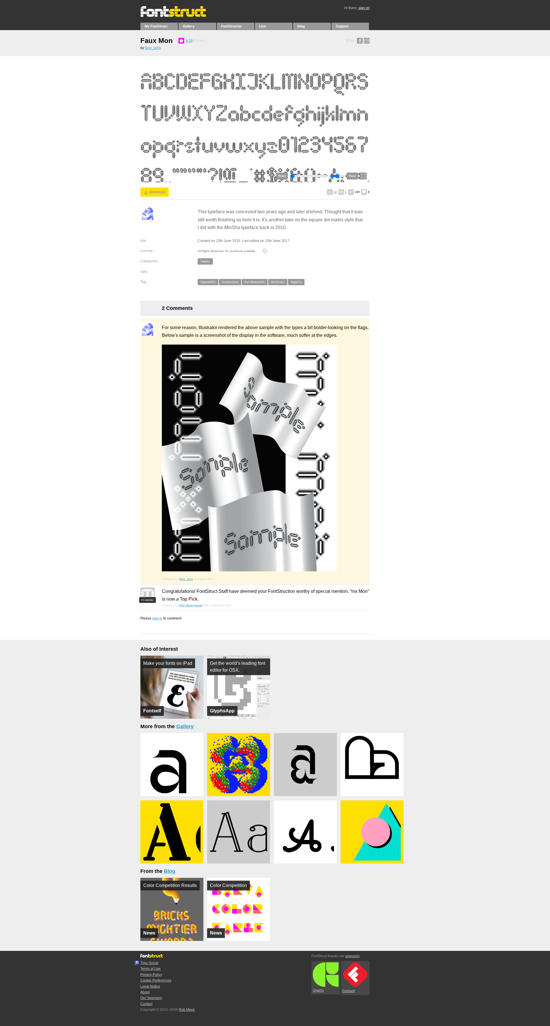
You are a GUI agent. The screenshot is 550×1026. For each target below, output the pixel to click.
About (145, 992)
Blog (301, 26)
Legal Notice (150, 986)
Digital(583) (208, 282)
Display (205, 261)
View (352, 175)
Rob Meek (187, 1010)
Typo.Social (149, 963)
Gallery (189, 26)
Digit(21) (296, 282)
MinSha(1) (277, 282)
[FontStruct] (179, 16)
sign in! (364, 8)
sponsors (352, 956)
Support (342, 26)
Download (157, 192)
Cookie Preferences (155, 980)
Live (262, 26)
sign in (157, 618)
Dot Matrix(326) (255, 282)
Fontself (348, 991)
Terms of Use (150, 969)
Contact (146, 1004)
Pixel (282, 175)
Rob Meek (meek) (191, 605)
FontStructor (231, 26)
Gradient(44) (230, 282)
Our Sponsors (151, 998)
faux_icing (153, 48)
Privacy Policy (151, 975)
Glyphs (318, 990)
